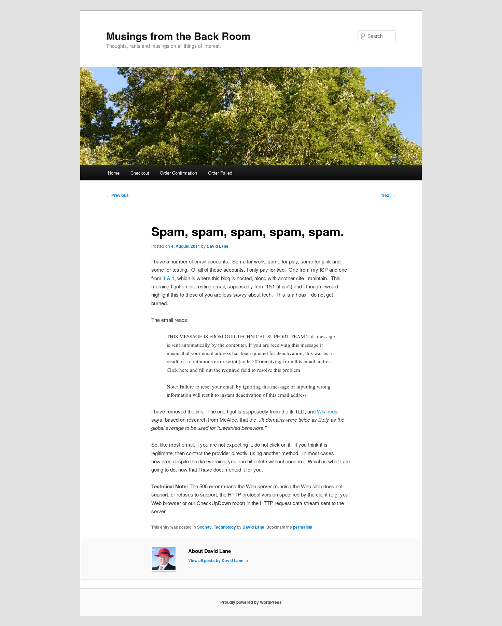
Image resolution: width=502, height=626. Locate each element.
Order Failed (220, 172)
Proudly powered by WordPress (251, 602)
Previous (117, 195)
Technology (225, 527)
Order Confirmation (178, 172)
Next (388, 195)
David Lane (217, 246)
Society (204, 527)
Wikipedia (327, 411)
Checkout (139, 172)
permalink (302, 527)
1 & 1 (169, 278)
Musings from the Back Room (178, 35)
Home (114, 172)
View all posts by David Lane (218, 560)
